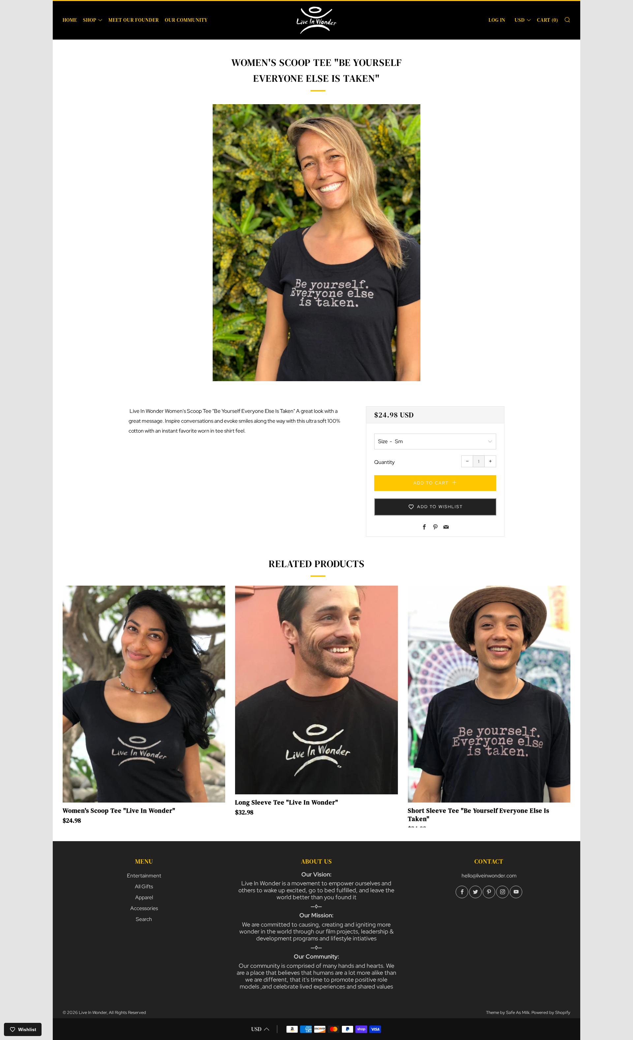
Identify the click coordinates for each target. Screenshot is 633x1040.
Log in (497, 19)
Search (144, 919)
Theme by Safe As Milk (507, 1012)
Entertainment (144, 875)
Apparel (144, 897)
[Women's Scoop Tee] (144, 694)
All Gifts (144, 886)
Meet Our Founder (133, 19)
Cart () (547, 19)
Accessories (144, 908)
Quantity (384, 462)
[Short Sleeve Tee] (489, 694)
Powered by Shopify (550, 1012)
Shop (89, 19)
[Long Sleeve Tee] (316, 690)
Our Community (186, 19)
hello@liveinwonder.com (489, 875)
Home (70, 19)
